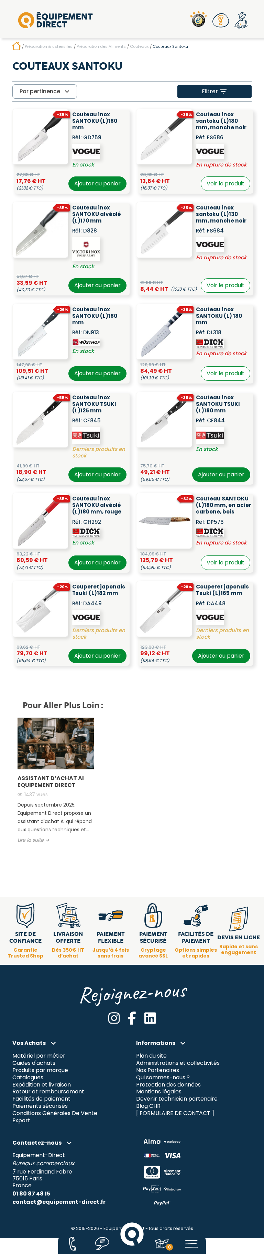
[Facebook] (132, 1018)
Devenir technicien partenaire (177, 1099)
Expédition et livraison (41, 1084)
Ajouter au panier (97, 183)
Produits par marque (40, 1070)
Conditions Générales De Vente (54, 1113)
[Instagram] (114, 1018)
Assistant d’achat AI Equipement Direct (51, 781)
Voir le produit (225, 183)
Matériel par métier (38, 1055)
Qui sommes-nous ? (163, 1077)
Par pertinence (45, 91)
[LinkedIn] (150, 1018)
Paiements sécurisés (40, 1106)
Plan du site (151, 1055)
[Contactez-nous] (72, 1244)
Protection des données (168, 1084)
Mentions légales (159, 1091)
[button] (221, 20)
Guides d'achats (33, 1063)
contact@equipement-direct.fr (59, 1202)
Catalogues (27, 1077)
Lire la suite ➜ (33, 840)
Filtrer (215, 91)
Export (21, 1120)
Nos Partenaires (157, 1070)
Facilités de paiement (41, 1099)
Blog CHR (148, 1106)
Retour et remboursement (48, 1091)
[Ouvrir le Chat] (102, 1244)
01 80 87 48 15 (31, 1194)
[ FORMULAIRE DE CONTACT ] (175, 1113)
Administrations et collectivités (178, 1063)
